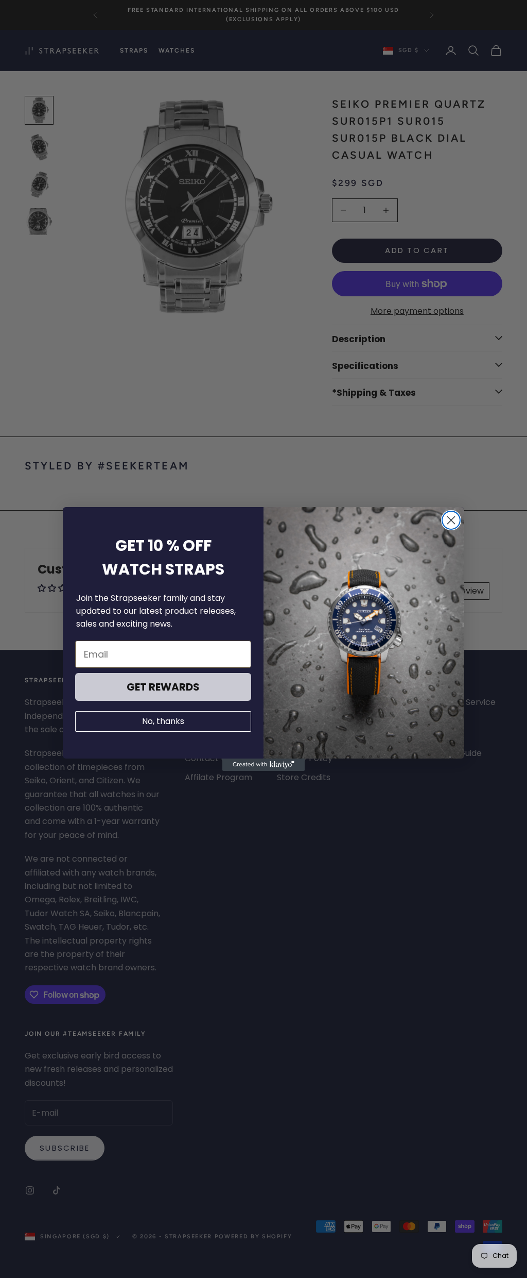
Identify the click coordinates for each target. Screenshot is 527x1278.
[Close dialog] (451, 520)
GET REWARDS (163, 687)
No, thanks (163, 721)
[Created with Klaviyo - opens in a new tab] (263, 765)
